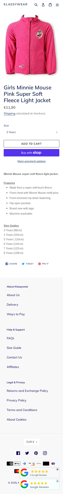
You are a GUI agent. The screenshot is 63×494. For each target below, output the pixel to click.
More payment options (31, 161)
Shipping (9, 113)
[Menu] (57, 4)
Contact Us (14, 357)
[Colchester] (24, 476)
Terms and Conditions (22, 410)
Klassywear (16, 4)
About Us (13, 295)
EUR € (30, 441)
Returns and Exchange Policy (27, 391)
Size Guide (14, 348)
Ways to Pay (16, 314)
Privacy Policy (16, 400)
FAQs (10, 338)
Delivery (12, 304)
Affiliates (13, 367)
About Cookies (17, 419)
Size (6, 125)
